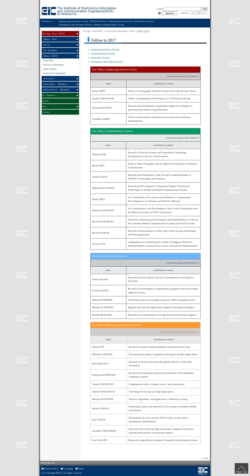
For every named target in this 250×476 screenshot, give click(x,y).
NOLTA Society (98, 21)
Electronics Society (144, 21)
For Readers (50, 50)
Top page (86, 31)
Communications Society (120, 21)
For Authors (48, 95)
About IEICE (51, 56)
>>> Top (204, 458)
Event (47, 44)
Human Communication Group (109, 25)
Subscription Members (57, 89)
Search (45, 101)
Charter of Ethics (50, 69)
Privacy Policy (51, 469)
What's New (50, 39)
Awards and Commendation (54, 73)
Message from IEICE (53, 33)
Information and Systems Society (75, 25)
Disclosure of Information (53, 65)
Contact (46, 112)
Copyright (68, 469)
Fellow (132, 31)
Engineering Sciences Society (73, 21)
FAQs (81, 469)
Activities (49, 78)
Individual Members (56, 84)
